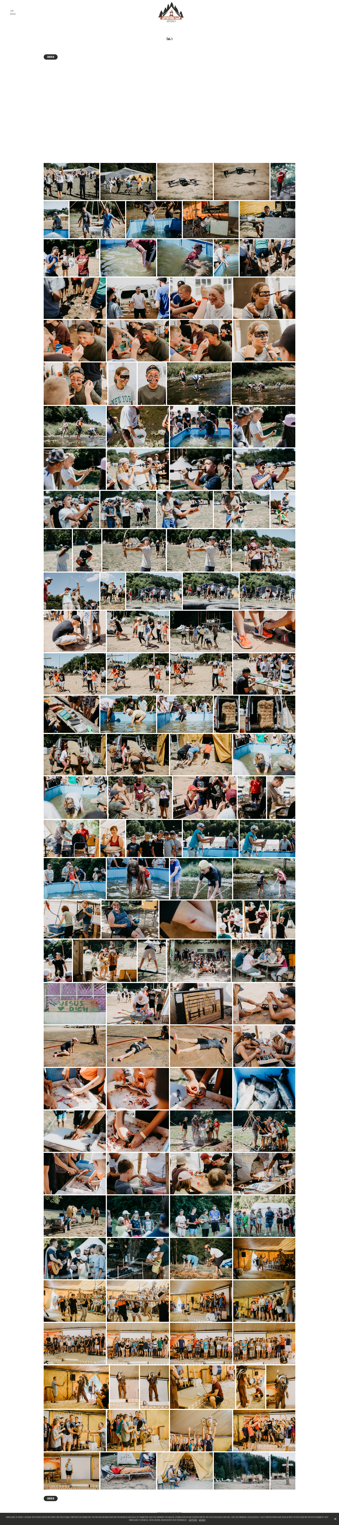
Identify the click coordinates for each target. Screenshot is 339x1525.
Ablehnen (202, 1520)
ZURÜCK (50, 57)
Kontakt (13, 14)
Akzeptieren (193, 1520)
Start (12, 11)
